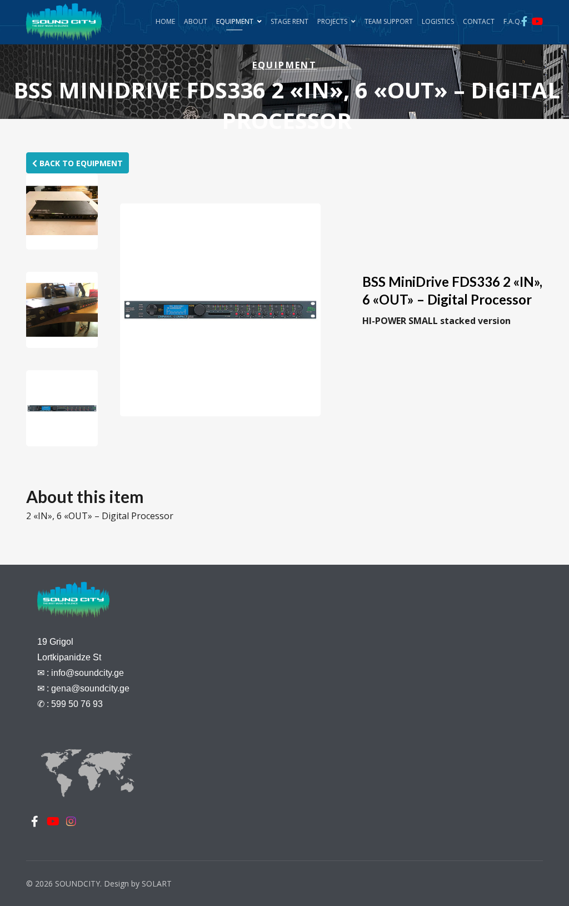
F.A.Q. (512, 21)
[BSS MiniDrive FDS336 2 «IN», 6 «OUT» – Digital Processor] (62, 211)
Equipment (234, 21)
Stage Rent (289, 21)
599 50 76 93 (77, 704)
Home (165, 21)
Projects (332, 21)
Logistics (438, 21)
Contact (479, 21)
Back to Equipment (80, 163)
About (195, 21)
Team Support (389, 21)
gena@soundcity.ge (90, 688)
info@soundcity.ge (87, 673)
